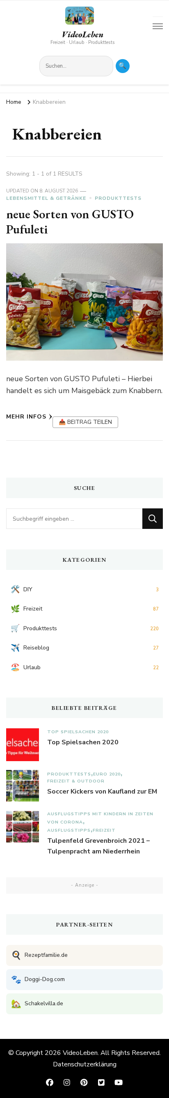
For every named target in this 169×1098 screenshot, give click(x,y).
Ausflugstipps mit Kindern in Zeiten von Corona (100, 818)
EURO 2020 (107, 774)
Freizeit (104, 830)
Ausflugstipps (69, 830)
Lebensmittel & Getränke (46, 198)
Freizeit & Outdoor (76, 781)
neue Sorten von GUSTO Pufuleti (70, 222)
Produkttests (118, 198)
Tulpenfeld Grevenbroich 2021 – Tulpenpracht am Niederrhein (98, 846)
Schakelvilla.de (37, 1003)
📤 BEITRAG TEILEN (85, 422)
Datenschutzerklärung (84, 1064)
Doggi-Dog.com (38, 979)
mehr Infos (26, 417)
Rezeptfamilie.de (39, 955)
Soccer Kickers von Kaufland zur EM (102, 791)
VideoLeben (82, 34)
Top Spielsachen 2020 (78, 732)
